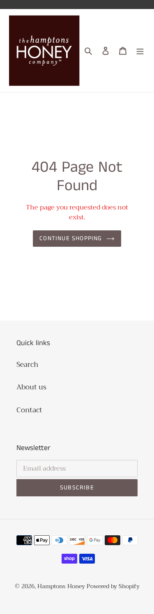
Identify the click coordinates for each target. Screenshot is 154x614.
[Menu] (140, 50)
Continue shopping (70, 238)
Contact (29, 410)
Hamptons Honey (61, 586)
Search (27, 365)
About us (31, 387)
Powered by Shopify (113, 586)
